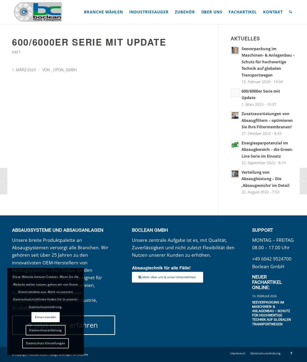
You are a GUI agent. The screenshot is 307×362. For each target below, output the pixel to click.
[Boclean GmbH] (38, 12)
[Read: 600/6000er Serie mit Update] (235, 93)
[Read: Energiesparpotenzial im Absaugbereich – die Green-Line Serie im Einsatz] (235, 144)
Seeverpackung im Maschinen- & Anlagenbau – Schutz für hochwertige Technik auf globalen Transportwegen (268, 62)
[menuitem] (103, 12)
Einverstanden (45, 317)
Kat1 (16, 51)
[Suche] (290, 12)
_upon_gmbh (64, 69)
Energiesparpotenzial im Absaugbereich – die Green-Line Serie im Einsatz (267, 149)
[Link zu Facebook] (291, 353)
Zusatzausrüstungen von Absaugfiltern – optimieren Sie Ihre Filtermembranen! (267, 120)
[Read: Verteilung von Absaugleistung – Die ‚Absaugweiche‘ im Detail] (235, 174)
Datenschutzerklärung (45, 330)
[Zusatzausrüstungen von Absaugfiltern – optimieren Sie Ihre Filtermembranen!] (3, 181)
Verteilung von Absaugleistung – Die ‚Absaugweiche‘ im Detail (265, 179)
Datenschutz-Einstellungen (45, 343)
